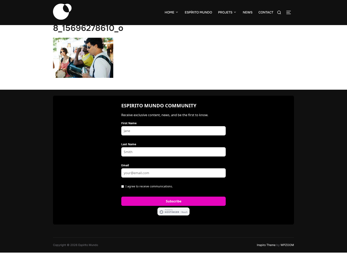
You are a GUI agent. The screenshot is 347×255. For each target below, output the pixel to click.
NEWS (247, 12)
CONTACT (265, 12)
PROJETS (225, 12)
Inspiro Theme (266, 245)
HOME (169, 12)
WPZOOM (287, 245)
